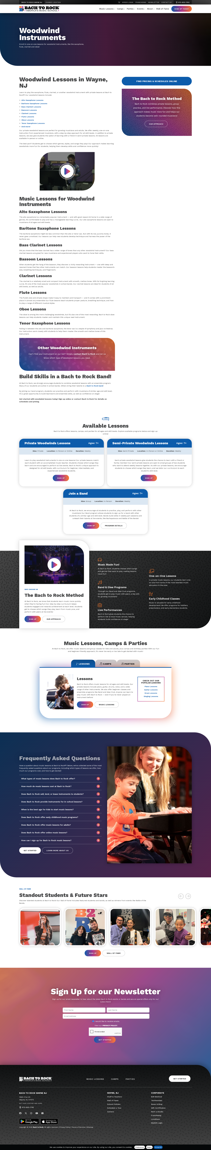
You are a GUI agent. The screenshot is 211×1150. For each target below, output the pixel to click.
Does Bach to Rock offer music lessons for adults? (46, 825)
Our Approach (156, 124)
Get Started (30, 850)
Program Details (113, 526)
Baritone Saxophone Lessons (34, 103)
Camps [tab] (107, 664)
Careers (110, 1112)
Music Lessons (106, 9)
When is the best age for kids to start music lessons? (47, 809)
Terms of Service (78, 1127)
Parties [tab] (130, 664)
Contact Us (166, 2)
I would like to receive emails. (107, 1021)
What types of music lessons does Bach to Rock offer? (48, 778)
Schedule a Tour (114, 1108)
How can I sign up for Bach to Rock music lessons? (46, 840)
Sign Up (61, 478)
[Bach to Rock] (39, 9)
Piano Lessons (151, 686)
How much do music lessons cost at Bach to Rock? (46, 786)
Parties (130, 9)
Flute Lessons (27, 117)
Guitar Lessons (151, 690)
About (150, 9)
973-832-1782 (183, 2)
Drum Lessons (151, 693)
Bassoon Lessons (29, 110)
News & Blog (156, 1104)
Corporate (157, 1093)
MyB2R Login (127, 2)
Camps (120, 9)
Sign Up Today (181, 9)
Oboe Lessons (27, 120)
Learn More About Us (57, 850)
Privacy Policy (64, 1127)
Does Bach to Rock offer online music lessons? (44, 832)
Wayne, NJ (113, 1093)
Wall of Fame (162, 9)
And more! (25, 127)
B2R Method (156, 1097)
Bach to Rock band (95, 386)
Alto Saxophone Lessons (32, 100)
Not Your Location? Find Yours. (30, 1103)
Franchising (140, 2)
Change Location (53, 2)
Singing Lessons (151, 696)
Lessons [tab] (84, 664)
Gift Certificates (158, 1108)
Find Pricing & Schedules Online (156, 81)
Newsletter (153, 2)
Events (140, 9)
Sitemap (90, 1127)
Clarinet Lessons (28, 113)
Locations (155, 1119)
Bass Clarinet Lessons (31, 107)
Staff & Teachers (114, 1097)
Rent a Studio (157, 1112)
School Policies (113, 1104)
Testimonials (156, 1100)
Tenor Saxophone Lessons (33, 123)
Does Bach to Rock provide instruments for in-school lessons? (51, 802)
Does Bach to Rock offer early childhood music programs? (49, 817)
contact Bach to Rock (84, 354)
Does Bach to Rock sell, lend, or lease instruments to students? (52, 794)
